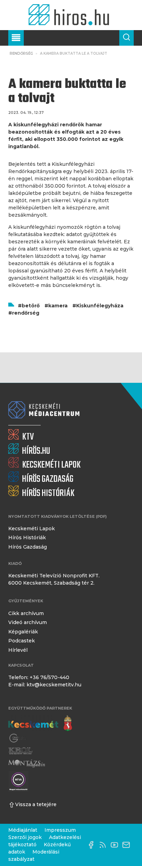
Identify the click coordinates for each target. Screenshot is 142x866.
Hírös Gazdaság (27, 547)
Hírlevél (18, 650)
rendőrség (25, 313)
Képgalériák (23, 632)
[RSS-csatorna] (104, 845)
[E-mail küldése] (128, 845)
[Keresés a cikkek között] (126, 38)
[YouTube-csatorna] (116, 845)
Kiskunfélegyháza (99, 306)
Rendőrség (21, 53)
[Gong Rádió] (18, 738)
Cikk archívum (26, 613)
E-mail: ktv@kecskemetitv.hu (44, 685)
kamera (58, 306)
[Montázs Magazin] (26, 763)
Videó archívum (27, 622)
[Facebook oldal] (93, 845)
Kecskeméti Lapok (31, 528)
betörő (31, 306)
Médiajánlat (22, 830)
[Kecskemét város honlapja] (40, 723)
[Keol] (20, 751)
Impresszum (60, 830)
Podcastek (21, 641)
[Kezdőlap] (71, 15)
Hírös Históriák (27, 537)
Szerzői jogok (25, 837)
